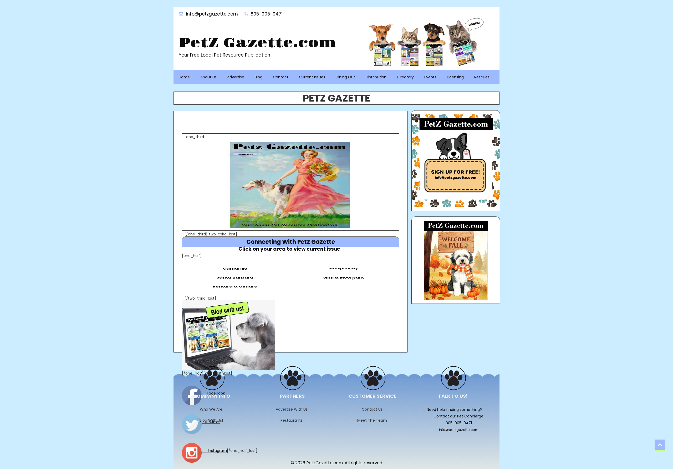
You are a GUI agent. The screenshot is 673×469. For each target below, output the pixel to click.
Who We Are (212, 409)
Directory (405, 77)
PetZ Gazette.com (257, 43)
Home (184, 77)
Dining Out (345, 77)
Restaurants (293, 420)
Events (430, 77)
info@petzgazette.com (458, 429)
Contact (280, 77)
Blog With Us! (213, 420)
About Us (208, 77)
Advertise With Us (293, 409)
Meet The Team (374, 420)
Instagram (214, 450)
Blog (258, 77)
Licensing (455, 77)
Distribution (376, 77)
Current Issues (312, 77)
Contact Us (374, 409)
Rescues (482, 77)
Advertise (235, 77)
